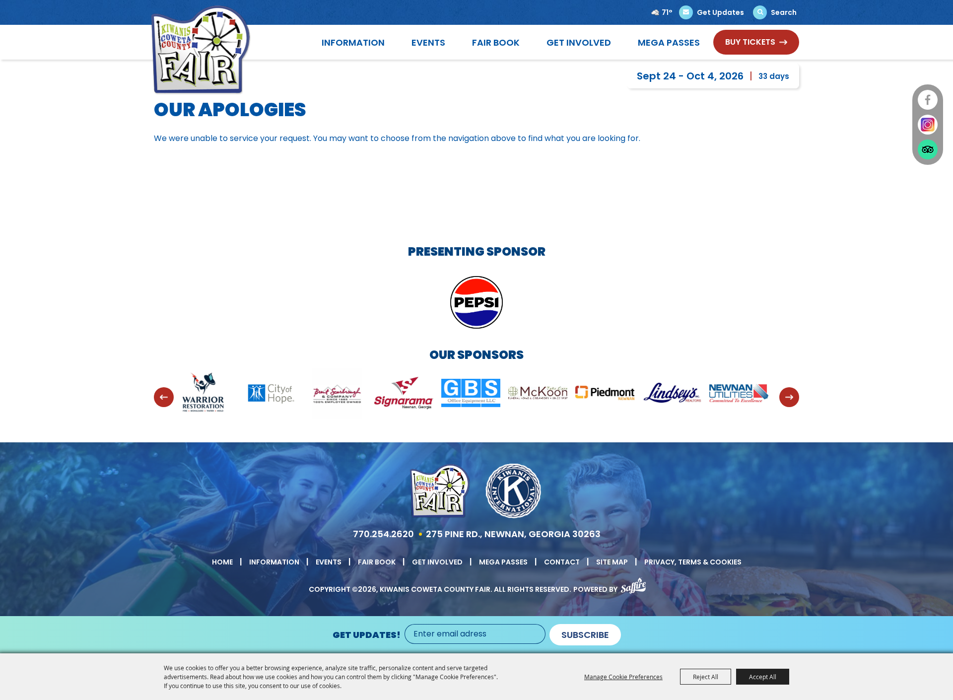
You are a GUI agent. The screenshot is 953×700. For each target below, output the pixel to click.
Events (428, 42)
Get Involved (578, 42)
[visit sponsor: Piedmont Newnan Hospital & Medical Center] (541, 395)
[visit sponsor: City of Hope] (206, 395)
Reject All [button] (705, 677)
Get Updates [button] (720, 12)
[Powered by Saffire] (633, 583)
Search (784, 12)
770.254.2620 (383, 534)
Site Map (612, 562)
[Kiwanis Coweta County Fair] (201, 50)
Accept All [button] (762, 677)
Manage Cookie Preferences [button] (623, 677)
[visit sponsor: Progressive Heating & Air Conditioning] (742, 395)
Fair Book (496, 42)
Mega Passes (669, 42)
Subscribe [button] (585, 635)
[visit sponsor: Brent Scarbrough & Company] (273, 394)
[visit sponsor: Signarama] (340, 395)
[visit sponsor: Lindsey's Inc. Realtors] (608, 394)
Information (353, 42)
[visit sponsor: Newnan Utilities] (675, 395)
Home (222, 562)
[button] (164, 397)
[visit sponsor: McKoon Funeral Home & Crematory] (474, 395)
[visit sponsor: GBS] (407, 394)
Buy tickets (750, 42)
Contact (562, 562)
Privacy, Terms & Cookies (693, 562)
